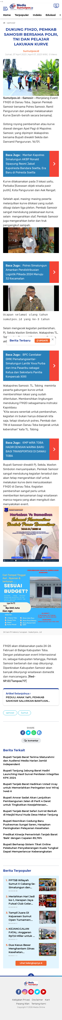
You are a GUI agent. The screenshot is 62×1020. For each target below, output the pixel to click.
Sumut (24, 712)
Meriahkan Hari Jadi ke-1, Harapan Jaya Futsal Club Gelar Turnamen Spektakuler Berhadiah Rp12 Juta (22, 900)
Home (7, 15)
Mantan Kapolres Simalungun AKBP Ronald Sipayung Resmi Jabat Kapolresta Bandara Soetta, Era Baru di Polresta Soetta (26, 163)
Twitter (38, 996)
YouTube (46, 996)
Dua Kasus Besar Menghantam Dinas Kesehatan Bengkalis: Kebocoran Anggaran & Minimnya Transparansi (21, 948)
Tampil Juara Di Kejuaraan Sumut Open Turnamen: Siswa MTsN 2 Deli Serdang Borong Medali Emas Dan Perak (20, 916)
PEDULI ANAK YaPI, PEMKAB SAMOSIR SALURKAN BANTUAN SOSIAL (27, 699)
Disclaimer (37, 999)
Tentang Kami (39, 1003)
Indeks (37, 15)
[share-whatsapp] (33, 732)
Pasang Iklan (22, 1003)
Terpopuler (22, 15)
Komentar (32, 740)
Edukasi (51, 15)
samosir (10, 712)
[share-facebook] (22, 732)
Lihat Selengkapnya (30, 963)
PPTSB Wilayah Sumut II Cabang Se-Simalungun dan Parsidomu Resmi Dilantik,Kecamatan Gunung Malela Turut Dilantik (22, 884)
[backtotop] (31, 976)
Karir (47, 999)
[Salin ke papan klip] (39, 732)
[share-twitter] (28, 732)
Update (43, 340)
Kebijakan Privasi (21, 999)
